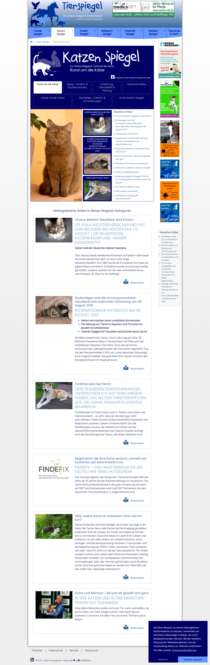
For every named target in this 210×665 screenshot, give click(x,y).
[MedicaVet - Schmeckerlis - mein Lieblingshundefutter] (169, 99)
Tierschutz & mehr (174, 32)
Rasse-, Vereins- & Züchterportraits (77, 85)
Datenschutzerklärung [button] (184, 650)
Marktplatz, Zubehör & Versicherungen (92, 99)
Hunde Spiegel (38, 32)
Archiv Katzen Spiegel (131, 97)
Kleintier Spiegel (153, 32)
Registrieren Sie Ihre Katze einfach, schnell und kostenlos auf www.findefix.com (111, 460)
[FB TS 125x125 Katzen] (169, 212)
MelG (88, 660)
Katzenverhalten (136, 84)
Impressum (91, 650)
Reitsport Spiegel (107, 32)
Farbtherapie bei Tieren (97, 178)
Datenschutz (56, 650)
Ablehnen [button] (163, 659)
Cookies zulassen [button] (193, 659)
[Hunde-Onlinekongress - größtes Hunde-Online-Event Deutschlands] (169, 59)
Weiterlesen (137, 282)
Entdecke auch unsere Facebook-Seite (133, 77)
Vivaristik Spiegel (130, 32)
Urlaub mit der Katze (53, 97)
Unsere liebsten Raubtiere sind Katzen (97, 113)
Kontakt (74, 650)
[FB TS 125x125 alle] (169, 169)
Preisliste (37, 650)
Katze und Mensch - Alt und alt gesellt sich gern (112, 593)
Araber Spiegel (84, 32)
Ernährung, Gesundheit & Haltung (107, 87)
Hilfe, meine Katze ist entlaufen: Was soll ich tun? (108, 518)
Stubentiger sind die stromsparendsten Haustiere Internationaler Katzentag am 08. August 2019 (97, 145)
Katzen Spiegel (61, 32)
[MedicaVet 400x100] (143, 8)
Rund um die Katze (47, 84)
